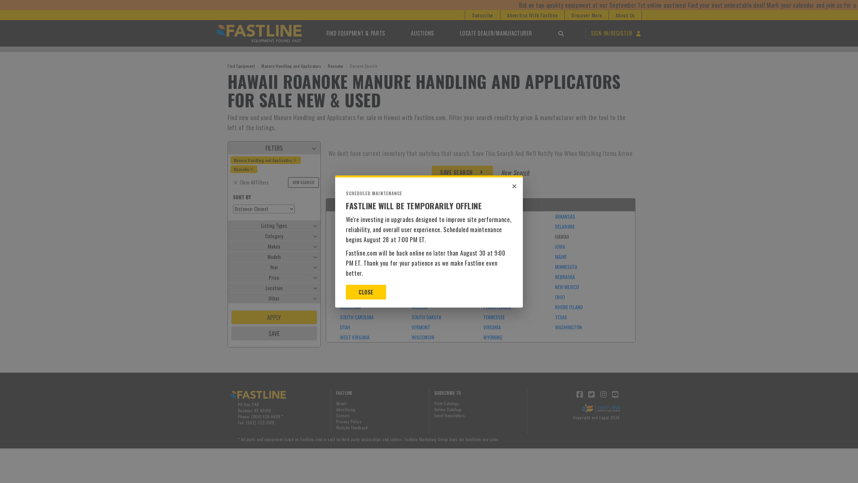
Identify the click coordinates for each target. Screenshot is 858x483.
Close (366, 292)
